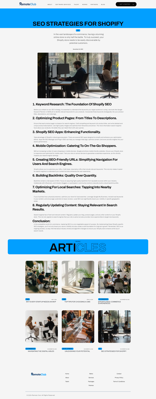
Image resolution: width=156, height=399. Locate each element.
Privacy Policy (119, 377)
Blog (103, 4)
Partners (94, 4)
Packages (91, 381)
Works (84, 4)
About (50, 4)
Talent (67, 381)
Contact (119, 373)
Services (91, 377)
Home (67, 373)
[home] (29, 4)
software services (63, 4)
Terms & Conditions (119, 381)
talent (76, 4)
